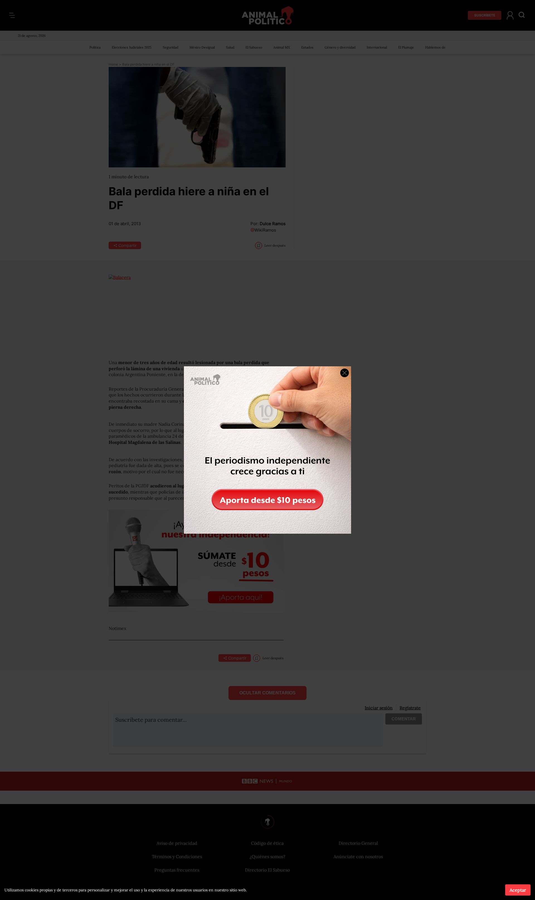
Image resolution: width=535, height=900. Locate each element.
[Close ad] (344, 373)
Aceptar (518, 890)
